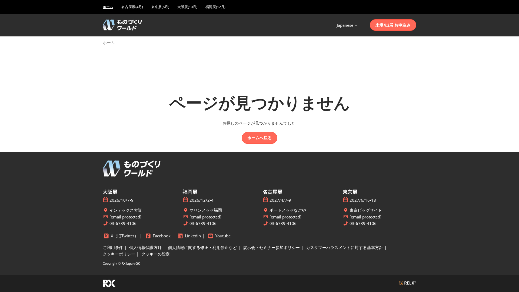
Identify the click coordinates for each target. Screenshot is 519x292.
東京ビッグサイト (366, 210)
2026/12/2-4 (201, 200)
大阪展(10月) (187, 6)
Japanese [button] (345, 25)
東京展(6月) (160, 6)
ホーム (108, 6)
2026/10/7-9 (121, 200)
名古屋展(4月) (132, 6)
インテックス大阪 (125, 210)
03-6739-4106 (123, 223)
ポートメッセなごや (288, 210)
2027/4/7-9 (280, 200)
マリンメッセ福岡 (205, 210)
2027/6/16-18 (363, 200)
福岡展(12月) (215, 6)
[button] (393, 25)
